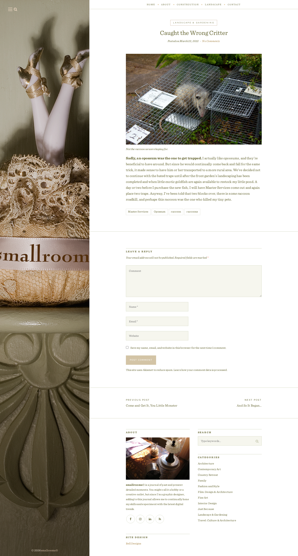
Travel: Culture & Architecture (217, 520)
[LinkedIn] (150, 519)
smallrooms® (49, 550)
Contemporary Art (209, 469)
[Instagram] (140, 519)
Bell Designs (133, 543)
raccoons (192, 211)
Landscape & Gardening (193, 23)
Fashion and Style (209, 486)
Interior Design (207, 503)
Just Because (206, 509)
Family (202, 480)
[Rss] (159, 519)
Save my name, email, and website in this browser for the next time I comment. (178, 347)
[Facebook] (130, 519)
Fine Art (203, 497)
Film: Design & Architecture (215, 491)
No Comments (211, 41)
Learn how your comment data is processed (200, 369)
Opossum (160, 211)
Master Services (138, 211)
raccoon (176, 211)
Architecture (206, 463)
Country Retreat (208, 474)
